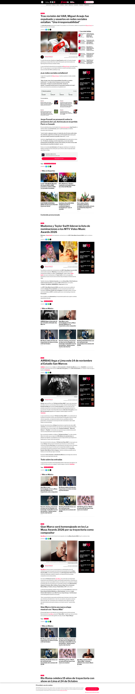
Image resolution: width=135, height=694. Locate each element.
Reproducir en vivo (59, 158)
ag (55, 163)
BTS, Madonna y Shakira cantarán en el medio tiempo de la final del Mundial (67, 185)
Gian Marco (58, 578)
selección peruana (65, 127)
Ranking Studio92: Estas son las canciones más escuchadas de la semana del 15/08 (85, 343)
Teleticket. (47, 370)
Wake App (70, 94)
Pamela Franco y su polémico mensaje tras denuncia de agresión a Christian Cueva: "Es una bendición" (89, 62)
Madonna (46, 301)
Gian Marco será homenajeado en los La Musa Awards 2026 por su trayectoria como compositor (67, 324)
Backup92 (44, 94)
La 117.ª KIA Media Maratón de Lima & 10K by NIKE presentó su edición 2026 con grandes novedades (49, 186)
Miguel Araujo (89, 25)
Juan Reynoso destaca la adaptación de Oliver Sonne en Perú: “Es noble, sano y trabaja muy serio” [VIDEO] (66, 113)
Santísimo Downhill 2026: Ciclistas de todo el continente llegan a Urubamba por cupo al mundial (66, 206)
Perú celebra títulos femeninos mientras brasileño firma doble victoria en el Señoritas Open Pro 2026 (85, 206)
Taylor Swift (49, 235)
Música (42, 223)
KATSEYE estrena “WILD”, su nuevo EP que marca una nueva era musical (85, 508)
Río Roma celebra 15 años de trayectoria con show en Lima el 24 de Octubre (49, 342)
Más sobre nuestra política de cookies (92, 692)
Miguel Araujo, (55, 76)
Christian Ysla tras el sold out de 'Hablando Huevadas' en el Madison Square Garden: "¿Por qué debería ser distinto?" (90, 35)
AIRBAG (45, 467)
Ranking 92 (53, 94)
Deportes (42, 13)
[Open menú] (42, 2)
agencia (52, 163)
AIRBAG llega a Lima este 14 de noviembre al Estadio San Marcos (49, 323)
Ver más (74, 91)
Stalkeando (62, 94)
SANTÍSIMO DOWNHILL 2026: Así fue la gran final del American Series (49, 204)
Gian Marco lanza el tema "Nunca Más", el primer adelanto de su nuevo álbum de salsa (85, 662)
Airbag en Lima (50, 467)
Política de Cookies (63, 690)
